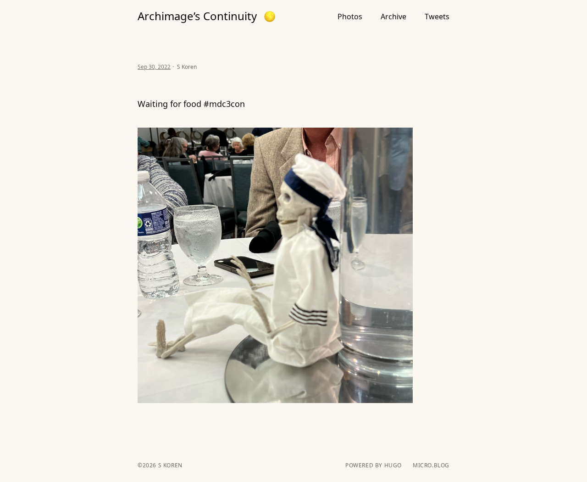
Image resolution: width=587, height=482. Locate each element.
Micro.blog (431, 465)
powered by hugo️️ (373, 465)
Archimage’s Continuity (197, 16)
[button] (269, 16)
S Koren (169, 465)
